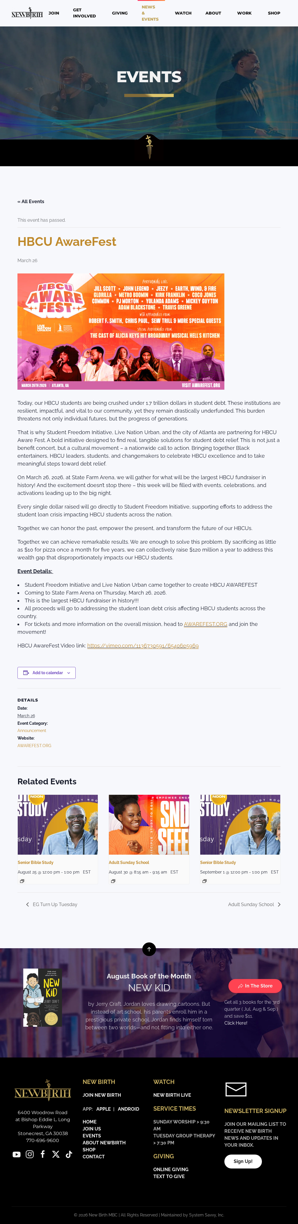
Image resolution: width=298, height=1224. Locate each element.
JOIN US (92, 1129)
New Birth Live (172, 1095)
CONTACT (94, 1156)
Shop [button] (274, 13)
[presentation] (58, 825)
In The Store (259, 986)
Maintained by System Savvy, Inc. (192, 1215)
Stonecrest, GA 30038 (43, 1133)
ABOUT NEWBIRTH (104, 1143)
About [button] (213, 13)
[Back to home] (28, 13)
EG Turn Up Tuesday (54, 904)
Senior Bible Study (36, 862)
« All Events (30, 201)
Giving (120, 13)
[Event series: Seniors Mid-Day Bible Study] (22, 881)
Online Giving (171, 1169)
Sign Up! (243, 1161)
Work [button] (244, 13)
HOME (90, 1122)
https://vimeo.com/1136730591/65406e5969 (143, 646)
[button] (149, 949)
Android (128, 1109)
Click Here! (235, 1023)
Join (54, 13)
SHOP (89, 1150)
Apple (102, 1109)
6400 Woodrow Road (43, 1112)
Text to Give (169, 1176)
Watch (183, 13)
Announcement (31, 730)
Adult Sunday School (129, 862)
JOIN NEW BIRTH (102, 1095)
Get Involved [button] (84, 13)
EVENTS (92, 1136)
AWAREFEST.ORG (205, 624)
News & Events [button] (150, 13)
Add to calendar (48, 672)
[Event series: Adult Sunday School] (113, 881)
